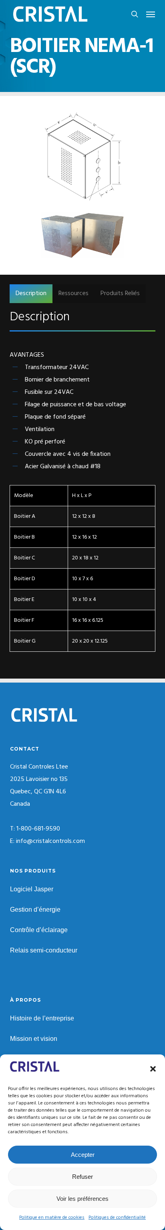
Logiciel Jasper (31, 889)
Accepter (83, 1154)
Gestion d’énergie (35, 909)
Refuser (82, 1176)
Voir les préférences (82, 1198)
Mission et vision (33, 1038)
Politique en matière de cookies (52, 1218)
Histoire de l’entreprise (42, 1018)
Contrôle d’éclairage (39, 929)
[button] (153, 1069)
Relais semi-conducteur (43, 950)
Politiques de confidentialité (117, 1218)
